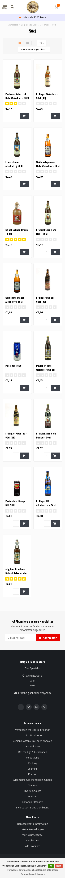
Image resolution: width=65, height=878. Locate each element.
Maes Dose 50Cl (13, 365)
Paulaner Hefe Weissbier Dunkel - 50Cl (46, 369)
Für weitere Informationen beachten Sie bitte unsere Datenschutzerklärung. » (32, 872)
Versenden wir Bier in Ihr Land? (32, 729)
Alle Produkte (32, 846)
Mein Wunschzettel (32, 835)
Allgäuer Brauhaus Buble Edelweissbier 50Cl (16, 573)
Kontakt (32, 774)
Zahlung (32, 763)
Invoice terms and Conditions (32, 807)
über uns (32, 768)
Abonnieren (49, 637)
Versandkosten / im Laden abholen (32, 741)
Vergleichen (32, 840)
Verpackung (32, 757)
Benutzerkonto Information (32, 823)
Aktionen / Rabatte (32, 802)
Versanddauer (32, 746)
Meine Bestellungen (32, 829)
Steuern (32, 785)
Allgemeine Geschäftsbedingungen (32, 779)
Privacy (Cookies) (32, 790)
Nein (58, 866)
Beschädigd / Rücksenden (32, 752)
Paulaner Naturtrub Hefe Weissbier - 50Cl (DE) (17, 98)
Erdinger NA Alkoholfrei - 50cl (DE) (45, 505)
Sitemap (32, 796)
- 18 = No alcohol (32, 735)
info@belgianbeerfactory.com (34, 692)
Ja (51, 866)
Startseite (13, 24)
